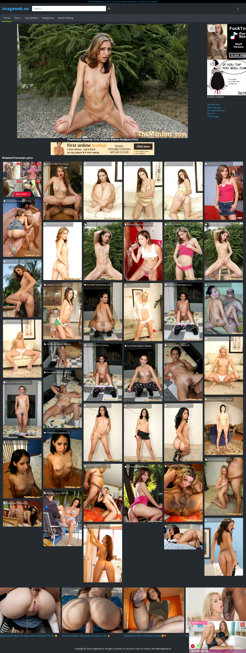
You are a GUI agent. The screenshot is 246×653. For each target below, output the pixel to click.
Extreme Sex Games (148, 1)
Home (6, 18)
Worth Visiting (65, 18)
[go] (109, 8)
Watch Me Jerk (214, 107)
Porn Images (213, 116)
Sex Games (31, 18)
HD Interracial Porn (216, 110)
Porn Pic (211, 113)
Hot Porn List (112, 1)
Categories (48, 18)
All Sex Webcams (96, 1)
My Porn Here (213, 104)
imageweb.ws (15, 8)
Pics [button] (17, 18)
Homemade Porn (129, 1)
